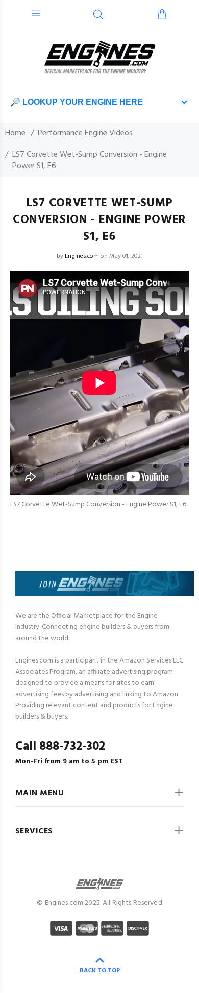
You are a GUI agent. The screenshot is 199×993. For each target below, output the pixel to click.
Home (15, 133)
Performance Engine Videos (85, 133)
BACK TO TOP (100, 971)
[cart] (162, 16)
